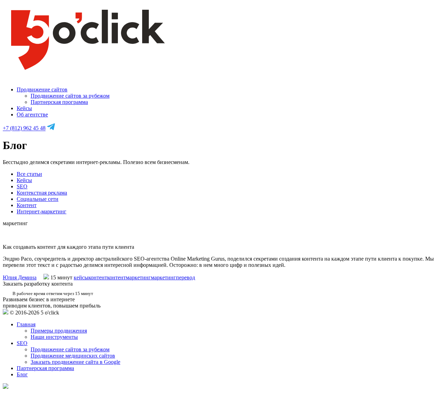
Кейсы (24, 108)
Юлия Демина (20, 277)
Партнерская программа (59, 102)
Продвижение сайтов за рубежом (70, 96)
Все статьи (29, 174)
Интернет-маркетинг (41, 211)
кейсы (81, 277)
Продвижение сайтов (42, 89)
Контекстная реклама (42, 193)
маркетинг (163, 277)
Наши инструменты (54, 337)
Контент (27, 205)
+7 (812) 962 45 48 (24, 128)
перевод (185, 277)
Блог (22, 374)
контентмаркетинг (129, 277)
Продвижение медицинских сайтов (73, 356)
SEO (22, 186)
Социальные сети (37, 199)
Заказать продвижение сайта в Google (75, 362)
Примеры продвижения (59, 331)
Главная (26, 324)
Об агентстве (32, 114)
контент (97, 277)
